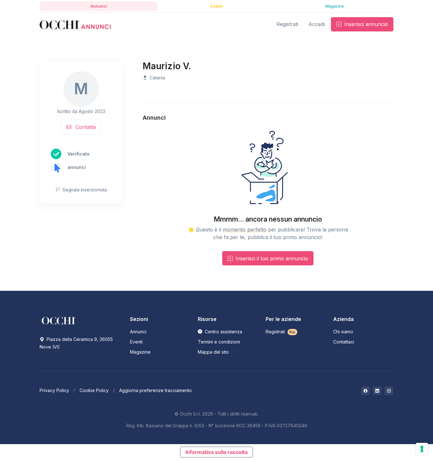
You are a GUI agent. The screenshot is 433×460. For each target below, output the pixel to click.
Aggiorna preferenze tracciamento (155, 390)
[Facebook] (365, 390)
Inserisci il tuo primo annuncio (271, 258)
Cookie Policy (94, 390)
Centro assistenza (223, 331)
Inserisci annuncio (365, 24)
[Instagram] (389, 390)
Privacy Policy (54, 390)
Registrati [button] (287, 24)
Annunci (138, 331)
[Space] (59, 320)
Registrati (280, 331)
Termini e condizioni (219, 341)
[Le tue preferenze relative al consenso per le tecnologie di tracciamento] (422, 449)
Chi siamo (343, 331)
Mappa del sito (213, 352)
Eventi (136, 341)
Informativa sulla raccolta (216, 452)
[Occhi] (75, 24)
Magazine (140, 352)
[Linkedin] (377, 390)
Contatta (85, 127)
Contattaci (343, 341)
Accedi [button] (316, 24)
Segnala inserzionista (84, 189)
